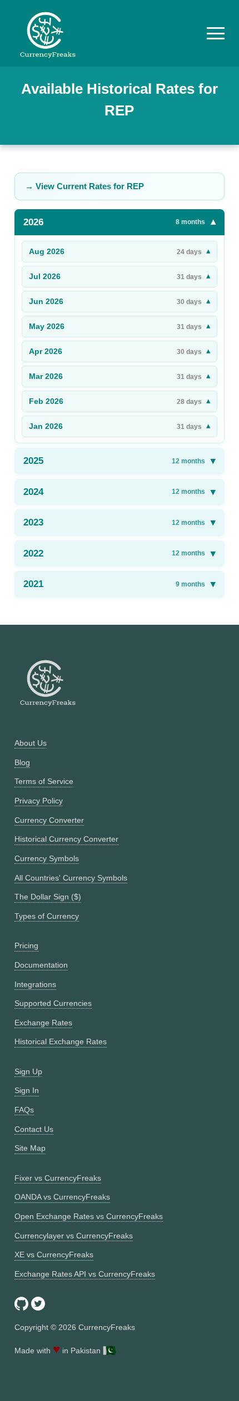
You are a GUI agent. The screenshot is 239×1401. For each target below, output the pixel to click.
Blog (22, 762)
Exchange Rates (43, 1022)
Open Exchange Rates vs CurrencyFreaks (88, 1216)
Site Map (30, 1148)
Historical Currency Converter (66, 838)
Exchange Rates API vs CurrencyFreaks (84, 1274)
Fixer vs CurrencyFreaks (57, 1178)
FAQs (24, 1109)
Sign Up (28, 1071)
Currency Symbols (46, 858)
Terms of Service (43, 781)
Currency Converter (49, 820)
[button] (216, 33)
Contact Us (33, 1129)
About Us (30, 743)
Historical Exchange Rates (60, 1041)
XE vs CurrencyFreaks (53, 1254)
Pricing (26, 945)
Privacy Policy (38, 800)
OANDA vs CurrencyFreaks (62, 1196)
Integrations (35, 984)
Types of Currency (46, 916)
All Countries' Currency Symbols (70, 877)
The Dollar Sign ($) (47, 896)
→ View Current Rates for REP (84, 186)
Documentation (41, 964)
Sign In (26, 1090)
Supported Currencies (53, 1003)
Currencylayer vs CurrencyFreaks (73, 1235)
